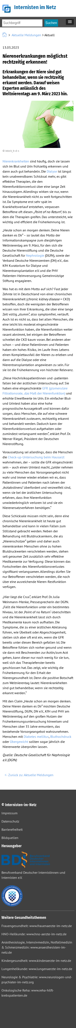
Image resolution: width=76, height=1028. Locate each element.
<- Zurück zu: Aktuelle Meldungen (29, 775)
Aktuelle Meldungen (26, 35)
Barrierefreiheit (12, 829)
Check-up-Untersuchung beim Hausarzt (36, 457)
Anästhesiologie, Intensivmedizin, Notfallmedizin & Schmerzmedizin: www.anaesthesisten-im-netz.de (36, 947)
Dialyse (52, 171)
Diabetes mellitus (36, 736)
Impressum (9, 813)
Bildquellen (9, 838)
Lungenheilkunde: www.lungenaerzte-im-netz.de (36, 969)
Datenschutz (10, 821)
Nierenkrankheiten (16, 161)
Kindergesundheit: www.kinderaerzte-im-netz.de (36, 960)
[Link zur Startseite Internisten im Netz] (4, 35)
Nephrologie (35, 255)
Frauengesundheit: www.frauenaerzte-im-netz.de (36, 926)
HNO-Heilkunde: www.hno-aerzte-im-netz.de (33, 934)
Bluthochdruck (60, 736)
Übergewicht (19, 741)
